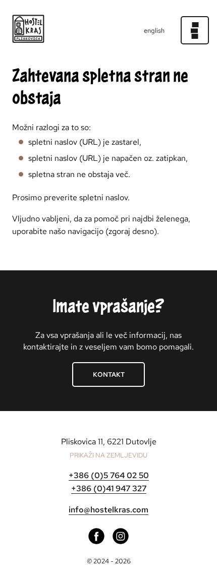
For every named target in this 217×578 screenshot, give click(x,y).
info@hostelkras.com (108, 509)
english (154, 30)
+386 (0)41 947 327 (108, 488)
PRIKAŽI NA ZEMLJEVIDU (108, 455)
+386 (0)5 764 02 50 (109, 475)
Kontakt (109, 374)
